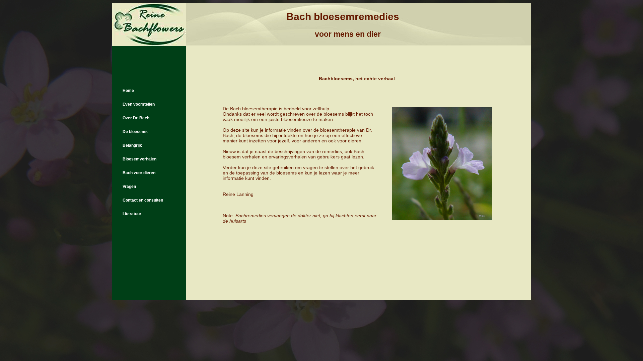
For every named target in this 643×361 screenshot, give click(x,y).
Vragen (129, 186)
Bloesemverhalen (139, 159)
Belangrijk (132, 145)
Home (128, 90)
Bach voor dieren (139, 172)
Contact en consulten (143, 200)
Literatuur (132, 214)
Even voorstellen (139, 104)
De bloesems (135, 131)
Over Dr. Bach (136, 118)
